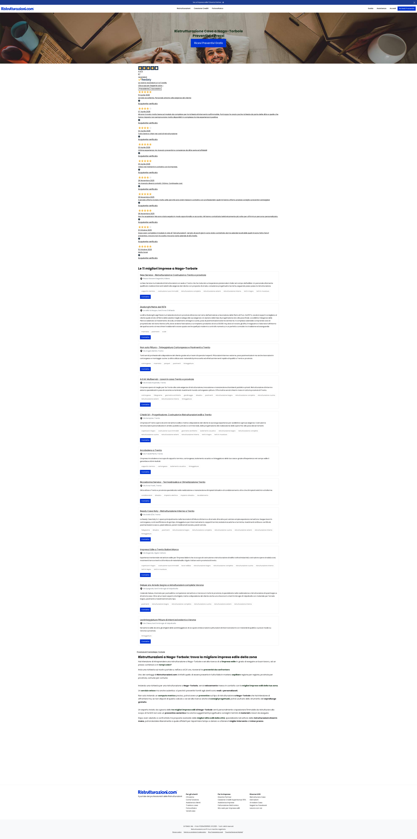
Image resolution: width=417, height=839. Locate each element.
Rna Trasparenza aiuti (215, 832)
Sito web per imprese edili (229, 808)
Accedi (393, 8)
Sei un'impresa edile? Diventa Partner (207, 2)
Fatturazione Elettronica (228, 805)
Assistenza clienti (193, 802)
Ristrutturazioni (183, 8)
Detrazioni (254, 800)
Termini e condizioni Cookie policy (195, 832)
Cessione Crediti (201, 8)
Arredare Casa (256, 802)
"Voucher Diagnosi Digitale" (234, 832)
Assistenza (381, 8)
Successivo (156, 88)
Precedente (144, 88)
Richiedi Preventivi (406, 8)
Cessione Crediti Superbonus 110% (232, 800)
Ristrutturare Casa (257, 797)
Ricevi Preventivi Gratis (208, 43)
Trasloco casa (192, 805)
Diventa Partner (224, 797)
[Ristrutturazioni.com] (17, 8)
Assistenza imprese (226, 802)
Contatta (145, 297)
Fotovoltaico (217, 8)
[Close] (414, 2)
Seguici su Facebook (258, 805)
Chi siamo (190, 797)
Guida (370, 8)
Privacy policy (177, 832)
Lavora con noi (256, 808)
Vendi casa (190, 811)
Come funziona (192, 800)
